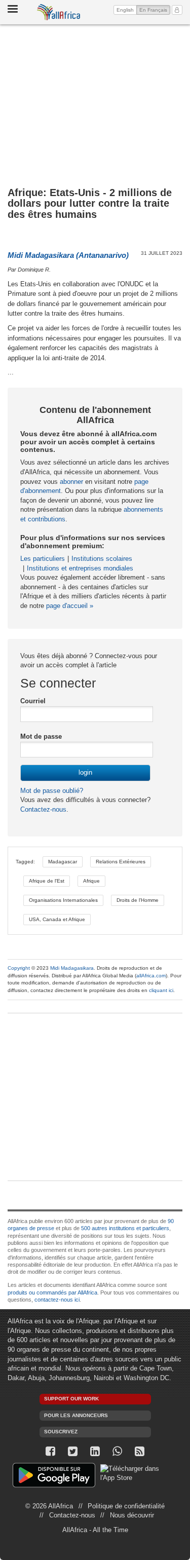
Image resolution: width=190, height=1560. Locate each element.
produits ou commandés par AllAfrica (52, 1292)
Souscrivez (61, 1431)
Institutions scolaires (101, 558)
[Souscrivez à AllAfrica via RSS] (140, 1451)
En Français (154, 10)
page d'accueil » (69, 606)
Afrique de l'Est (46, 881)
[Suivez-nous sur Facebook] (51, 1451)
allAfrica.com (151, 975)
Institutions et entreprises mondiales (80, 568)
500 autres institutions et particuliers (125, 1228)
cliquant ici (161, 990)
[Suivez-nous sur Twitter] (73, 1451)
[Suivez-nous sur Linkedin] (95, 1451)
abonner (71, 481)
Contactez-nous (43, 809)
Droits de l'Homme (138, 900)
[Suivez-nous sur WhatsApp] (117, 1451)
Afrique (91, 881)
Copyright (19, 968)
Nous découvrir (132, 1515)
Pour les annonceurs (76, 1415)
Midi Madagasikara (72, 968)
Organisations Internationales (63, 900)
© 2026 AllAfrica (49, 1506)
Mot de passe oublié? (51, 790)
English (125, 10)
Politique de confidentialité (126, 1506)
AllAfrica (59, 12)
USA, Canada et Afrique (57, 919)
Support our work (71, 1398)
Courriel (33, 701)
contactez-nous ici (57, 1300)
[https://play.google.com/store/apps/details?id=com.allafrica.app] (54, 1476)
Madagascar (62, 861)
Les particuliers (42, 558)
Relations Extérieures (120, 861)
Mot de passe (41, 736)
